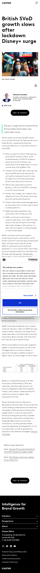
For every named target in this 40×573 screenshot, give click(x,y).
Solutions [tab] (6, 516)
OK (20, 303)
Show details (28, 295)
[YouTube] (11, 547)
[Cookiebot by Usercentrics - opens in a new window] (28, 259)
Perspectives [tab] (7, 521)
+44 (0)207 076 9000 (11, 540)
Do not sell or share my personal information (20, 311)
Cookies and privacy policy (11, 559)
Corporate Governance (10, 562)
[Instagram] (3, 547)
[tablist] (20, 534)
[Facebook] (7, 547)
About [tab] (5, 526)
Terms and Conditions (9, 555)
